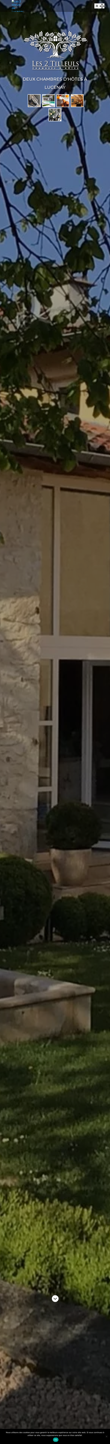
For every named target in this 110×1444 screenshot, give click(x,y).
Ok (55, 1440)
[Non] (106, 1436)
